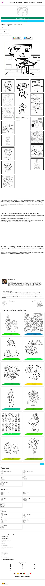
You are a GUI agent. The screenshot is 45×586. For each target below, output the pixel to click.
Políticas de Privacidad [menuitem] (6, 540)
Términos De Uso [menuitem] (5, 538)
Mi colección (39, 2)
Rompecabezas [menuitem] (5, 545)
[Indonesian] (30, 573)
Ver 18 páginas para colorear (23, 18)
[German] (21, 573)
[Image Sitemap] (10, 571)
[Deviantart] (10, 569)
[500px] (22, 569)
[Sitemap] (35, 569)
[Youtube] (10, 567)
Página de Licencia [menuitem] (5, 541)
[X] (22, 565)
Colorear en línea (23, 21)
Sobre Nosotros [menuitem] (5, 536)
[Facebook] (10, 565)
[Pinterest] (22, 567)
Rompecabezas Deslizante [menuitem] (7, 547)
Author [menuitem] (3, 543)
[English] (14, 573)
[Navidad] (39, 303)
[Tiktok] (35, 567)
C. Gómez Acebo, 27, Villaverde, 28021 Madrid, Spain (13, 554)
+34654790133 (6, 557)
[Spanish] (17, 573)
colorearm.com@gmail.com (8, 559)
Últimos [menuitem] (25, 2)
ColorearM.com (26, 576)
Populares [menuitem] (12, 2)
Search (42, 463)
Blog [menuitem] (3, 548)
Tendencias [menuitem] (18, 2)
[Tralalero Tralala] (4, 303)
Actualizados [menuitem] (32, 2)
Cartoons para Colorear (9, 27)
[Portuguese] (24, 573)
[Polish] (27, 573)
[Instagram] (35, 565)
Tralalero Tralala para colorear (10, 253)
